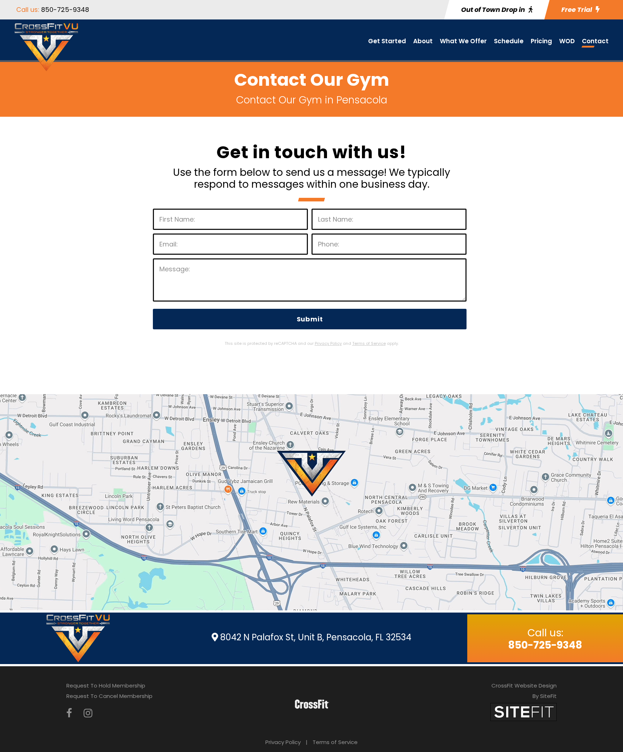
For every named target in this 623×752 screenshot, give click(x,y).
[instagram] (88, 713)
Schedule (508, 41)
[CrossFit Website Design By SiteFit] (523, 711)
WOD (567, 41)
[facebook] (69, 713)
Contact (595, 41)
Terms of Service (335, 742)
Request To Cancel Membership (109, 696)
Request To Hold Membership (105, 685)
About (423, 41)
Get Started (387, 41)
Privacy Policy (283, 742)
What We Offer (463, 41)
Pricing (541, 41)
